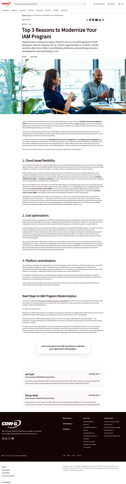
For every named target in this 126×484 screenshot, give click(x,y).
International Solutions (90, 436)
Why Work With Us (88, 422)
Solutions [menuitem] (23, 10)
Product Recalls (108, 430)
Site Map (4, 467)
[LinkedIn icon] (6, 438)
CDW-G (68, 455)
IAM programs (80, 124)
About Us (86, 424)
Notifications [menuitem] (100, 4)
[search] (47, 4)
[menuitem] (94, 4)
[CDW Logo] (5, 4)
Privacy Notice (6, 470)
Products (66, 429)
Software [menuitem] (14, 10)
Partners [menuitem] (48, 10)
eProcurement (108, 424)
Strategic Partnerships (89, 444)
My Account (67, 418)
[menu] (99, 4)
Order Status (67, 424)
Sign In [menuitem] (113, 4)
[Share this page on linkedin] (93, 20)
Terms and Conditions (8, 476)
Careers (85, 430)
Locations (86, 439)
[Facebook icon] (3, 438)
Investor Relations (88, 433)
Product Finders (108, 433)
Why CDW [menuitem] (64, 10)
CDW (64, 455)
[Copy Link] (103, 20)
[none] (5, 10)
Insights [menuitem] (55, 10)
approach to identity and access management (53, 301)
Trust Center (87, 447)
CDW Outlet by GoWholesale (112, 436)
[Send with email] (96, 20)
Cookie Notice (6, 473)
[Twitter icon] (9, 438)
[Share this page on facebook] (90, 20)
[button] (121, 4)
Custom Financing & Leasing (112, 427)
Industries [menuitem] (39, 10)
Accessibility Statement (90, 427)
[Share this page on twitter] (87, 20)
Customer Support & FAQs (111, 422)
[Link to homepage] (5, 4)
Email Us (24, 455)
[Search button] (84, 4)
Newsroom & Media (89, 441)
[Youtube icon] (13, 438)
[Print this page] (100, 20)
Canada (73, 455)
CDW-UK (79, 455)
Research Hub (26, 15)
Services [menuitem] (31, 10)
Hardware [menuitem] (5, 10)
